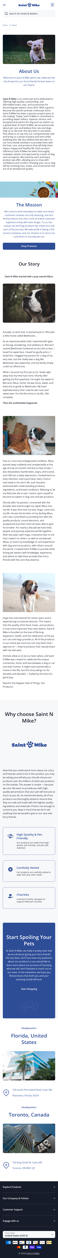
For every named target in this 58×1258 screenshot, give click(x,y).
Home (5, 25)
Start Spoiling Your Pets (29, 940)
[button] (52, 5)
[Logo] (29, 5)
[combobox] (29, 13)
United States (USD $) (16, 1235)
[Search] (5, 13)
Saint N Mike (33, 1253)
